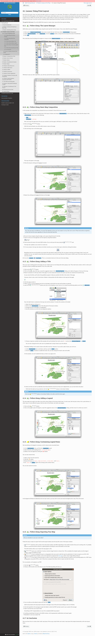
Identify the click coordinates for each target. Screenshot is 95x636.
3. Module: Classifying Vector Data (9, 29)
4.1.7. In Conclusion (7, 49)
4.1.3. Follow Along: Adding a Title (10, 41)
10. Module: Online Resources (8, 65)
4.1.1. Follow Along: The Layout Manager (9, 36)
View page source (88, 2)
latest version (38, 1)
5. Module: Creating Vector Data (8, 56)
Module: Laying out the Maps (43, 2)
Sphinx (29, 633)
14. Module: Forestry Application (8, 73)
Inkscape (60, 555)
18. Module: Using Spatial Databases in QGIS (9, 84)
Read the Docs (46, 633)
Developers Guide (5, 104)
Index (9, 14)
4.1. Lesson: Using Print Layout (9, 33)
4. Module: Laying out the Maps (8, 31)
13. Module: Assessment (7, 71)
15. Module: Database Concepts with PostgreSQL (9, 76)
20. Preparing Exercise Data (7, 89)
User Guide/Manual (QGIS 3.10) (7, 20)
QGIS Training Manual (30, 2)
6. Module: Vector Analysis (7, 58)
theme (35, 633)
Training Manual (4, 22)
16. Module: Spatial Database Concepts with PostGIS (8, 79)
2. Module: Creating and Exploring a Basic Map (9, 27)
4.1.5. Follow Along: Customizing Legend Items (11, 45)
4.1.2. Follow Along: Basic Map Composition (9, 39)
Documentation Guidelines (6, 98)
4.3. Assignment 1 (6, 54)
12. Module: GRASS (6, 69)
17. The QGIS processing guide (8, 81)
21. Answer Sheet (5, 91)
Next (88, 5)
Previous (26, 5)
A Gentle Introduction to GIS (7, 93)
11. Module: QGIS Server (7, 67)
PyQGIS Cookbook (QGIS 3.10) (7, 102)
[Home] (23, 2)
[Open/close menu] (0, 22)
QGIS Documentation (10, 2)
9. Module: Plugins (6, 63)
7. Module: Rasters (6, 60)
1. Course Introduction (6, 24)
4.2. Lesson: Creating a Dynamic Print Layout (10, 52)
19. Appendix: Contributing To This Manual (9, 87)
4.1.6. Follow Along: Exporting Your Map (11, 47)
